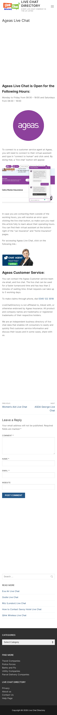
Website (6, 483)
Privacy (6, 688)
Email (6, 471)
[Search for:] (28, 576)
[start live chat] (17, 265)
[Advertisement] (28, 54)
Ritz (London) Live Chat (14, 603)
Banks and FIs (9, 667)
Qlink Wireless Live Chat (14, 615)
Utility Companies (11, 671)
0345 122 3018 (46, 298)
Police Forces (9, 664)
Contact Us (8, 694)
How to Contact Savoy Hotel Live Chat (21, 609)
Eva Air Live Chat (10, 591)
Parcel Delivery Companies (15, 674)
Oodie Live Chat (10, 597)
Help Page (7, 698)
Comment (8, 435)
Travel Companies (11, 661)
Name (5, 459)
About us (6, 691)
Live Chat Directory (30, 4)
